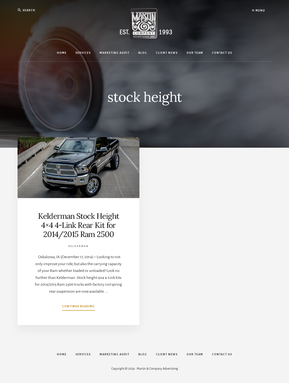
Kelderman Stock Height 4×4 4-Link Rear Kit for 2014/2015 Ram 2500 (78, 225)
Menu (260, 10)
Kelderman (78, 246)
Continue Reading (78, 308)
